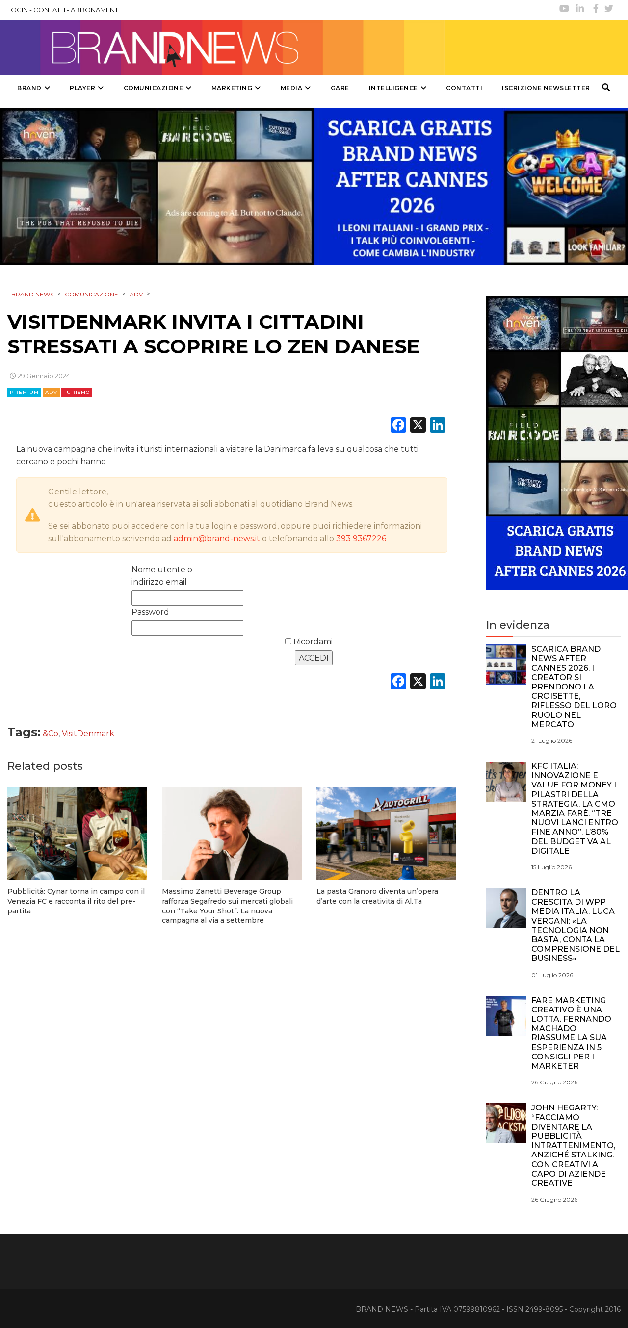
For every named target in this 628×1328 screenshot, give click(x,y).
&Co (50, 733)
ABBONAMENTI (95, 10)
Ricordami (312, 641)
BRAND (29, 88)
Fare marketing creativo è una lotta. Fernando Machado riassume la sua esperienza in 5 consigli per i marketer (571, 1033)
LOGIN (17, 10)
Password (150, 611)
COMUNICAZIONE (153, 88)
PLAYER (82, 88)
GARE (340, 88)
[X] (418, 426)
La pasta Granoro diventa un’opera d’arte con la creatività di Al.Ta (377, 896)
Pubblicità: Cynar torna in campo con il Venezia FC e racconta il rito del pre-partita (76, 901)
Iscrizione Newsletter (546, 88)
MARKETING (232, 88)
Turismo (77, 392)
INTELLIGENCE (393, 88)
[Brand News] (222, 47)
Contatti (464, 88)
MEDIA (292, 88)
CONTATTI (49, 10)
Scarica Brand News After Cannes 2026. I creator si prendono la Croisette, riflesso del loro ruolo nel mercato (574, 686)
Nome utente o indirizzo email (161, 576)
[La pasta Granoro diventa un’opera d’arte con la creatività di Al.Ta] (386, 833)
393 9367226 (361, 538)
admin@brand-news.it (217, 538)
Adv (51, 392)
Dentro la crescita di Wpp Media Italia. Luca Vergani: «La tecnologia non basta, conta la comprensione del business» (575, 925)
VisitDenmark (88, 733)
